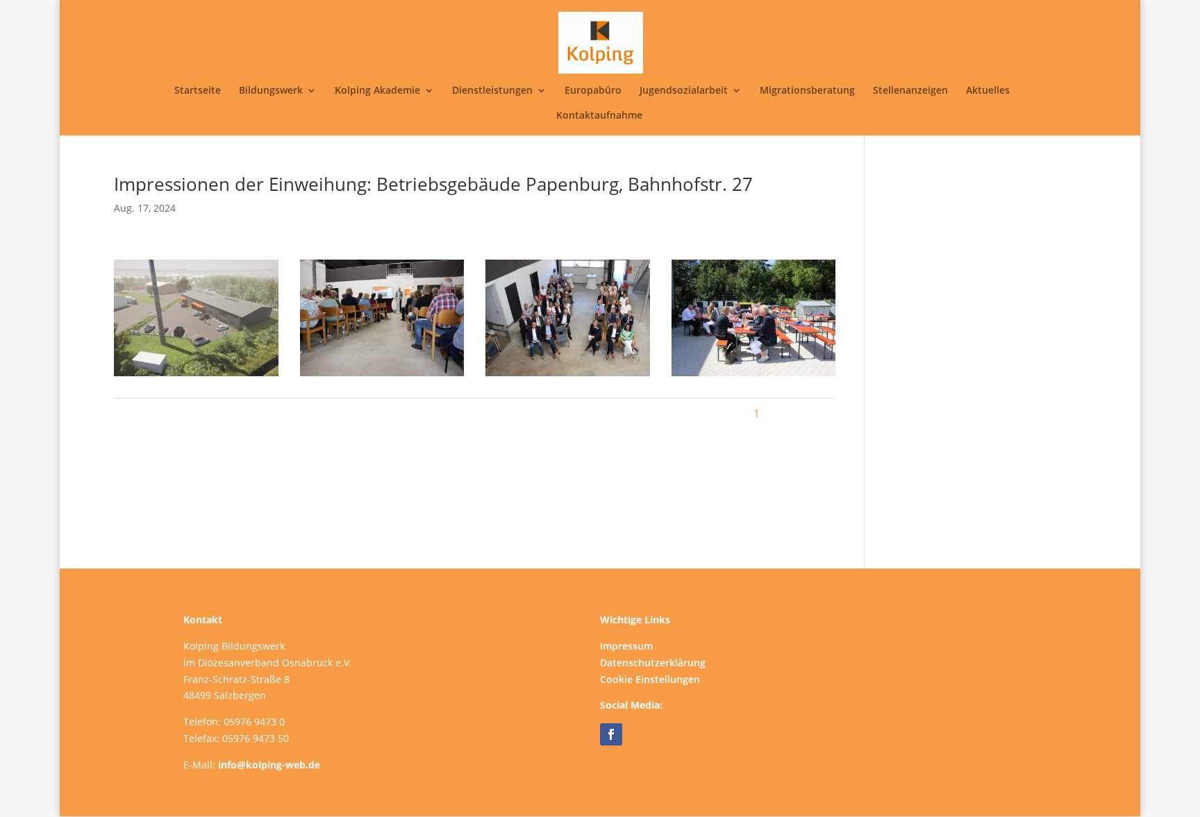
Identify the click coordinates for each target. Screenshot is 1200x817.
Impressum (626, 645)
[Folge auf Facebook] (611, 734)
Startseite (197, 90)
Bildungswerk (271, 90)
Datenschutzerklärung (653, 662)
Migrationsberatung (807, 90)
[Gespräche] (753, 375)
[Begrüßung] (382, 375)
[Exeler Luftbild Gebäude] (196, 375)
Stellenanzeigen (910, 90)
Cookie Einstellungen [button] (650, 679)
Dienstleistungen (492, 90)
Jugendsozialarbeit (684, 90)
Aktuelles (988, 90)
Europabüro (593, 90)
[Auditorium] (567, 375)
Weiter (811, 413)
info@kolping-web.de (269, 764)
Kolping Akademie (377, 90)
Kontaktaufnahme (599, 115)
